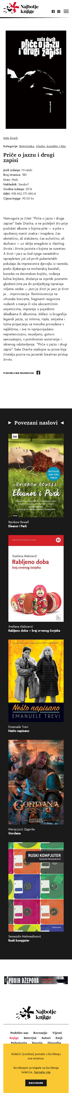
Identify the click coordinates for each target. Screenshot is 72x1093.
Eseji (59, 1037)
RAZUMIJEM (36, 1082)
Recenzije (40, 1032)
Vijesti (57, 1032)
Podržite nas (19, 1032)
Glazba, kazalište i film (51, 146)
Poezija (37, 1042)
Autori (46, 1037)
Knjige (14, 1037)
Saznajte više (42, 1072)
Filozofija (54, 1042)
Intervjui (30, 1037)
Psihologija (19, 1042)
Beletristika (26, 146)
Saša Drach (10, 137)
